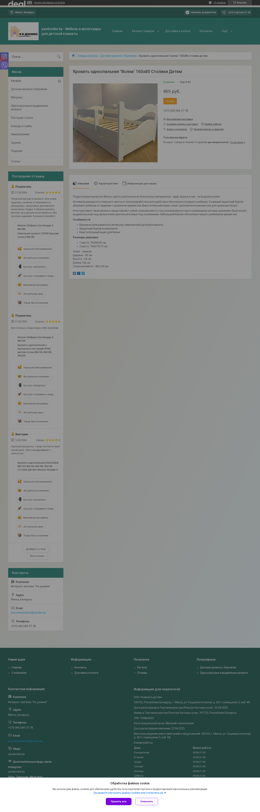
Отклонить (146, 801)
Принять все (119, 801)
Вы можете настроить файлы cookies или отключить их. (129, 792)
